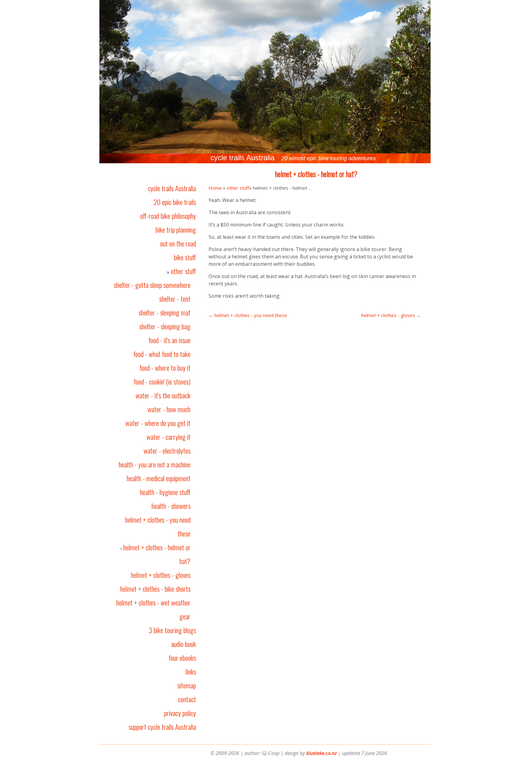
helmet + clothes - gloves (160, 575)
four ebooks (182, 657)
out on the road (178, 243)
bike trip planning (176, 229)
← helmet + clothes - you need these (248, 315)
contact (187, 699)
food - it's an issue (169, 340)
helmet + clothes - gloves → (391, 315)
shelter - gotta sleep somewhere (152, 285)
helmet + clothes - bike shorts (155, 588)
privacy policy (180, 713)
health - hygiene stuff (165, 492)
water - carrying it (168, 437)
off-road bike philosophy (168, 216)
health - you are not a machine (154, 464)
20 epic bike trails (175, 202)
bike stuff (185, 257)
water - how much (169, 409)
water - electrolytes (167, 450)
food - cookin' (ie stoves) (162, 381)
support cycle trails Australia (162, 727)
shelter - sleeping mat (164, 312)
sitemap (186, 685)
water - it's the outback (163, 395)
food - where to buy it (165, 367)
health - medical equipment (158, 478)
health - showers (171, 506)
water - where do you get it (157, 423)
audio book (183, 644)
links (191, 671)
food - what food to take (161, 354)
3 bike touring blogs (172, 630)
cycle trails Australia (172, 188)
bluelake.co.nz (321, 753)
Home (215, 188)
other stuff (183, 271)
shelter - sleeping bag (164, 326)
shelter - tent (174, 298)
